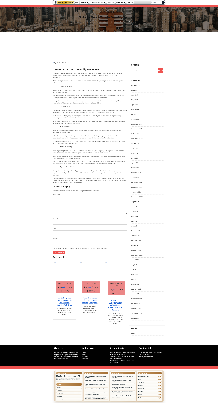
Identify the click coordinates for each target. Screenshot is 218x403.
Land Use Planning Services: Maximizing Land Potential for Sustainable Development (122, 388)
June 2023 (134, 270)
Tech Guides (141, 382)
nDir (63, 287)
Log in (133, 333)
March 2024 (135, 226)
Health (139, 379)
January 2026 (135, 119)
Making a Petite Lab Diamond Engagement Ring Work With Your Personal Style (95, 393)
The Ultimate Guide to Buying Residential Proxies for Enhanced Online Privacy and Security (122, 392)
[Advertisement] (109, 45)
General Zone (119, 2)
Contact (85, 359)
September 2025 (137, 139)
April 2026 (134, 105)
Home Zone (104, 22)
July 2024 (134, 207)
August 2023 (135, 260)
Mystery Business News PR (89, 22)
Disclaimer (59, 396)
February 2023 (136, 289)
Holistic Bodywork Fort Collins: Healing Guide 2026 (95, 385)
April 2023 (134, 279)
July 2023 (134, 265)
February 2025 (136, 173)
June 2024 (134, 211)
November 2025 (136, 129)
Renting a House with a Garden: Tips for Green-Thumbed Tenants (122, 396)
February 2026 (136, 114)
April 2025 (134, 163)
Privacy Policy (60, 393)
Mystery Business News (65, 2)
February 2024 (136, 231)
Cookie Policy (60, 399)
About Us (59, 387)
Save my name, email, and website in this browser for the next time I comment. (80, 248)
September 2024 (137, 197)
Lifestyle (129, 2)
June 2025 (134, 153)
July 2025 (134, 148)
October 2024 (136, 192)
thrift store (93, 110)
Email (55, 229)
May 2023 (134, 275)
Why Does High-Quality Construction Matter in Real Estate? (122, 354)
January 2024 (135, 236)
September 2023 (137, 255)
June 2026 (134, 95)
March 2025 (135, 168)
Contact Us (83, 2)
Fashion (140, 397)
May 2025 (134, 158)
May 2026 (134, 100)
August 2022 (135, 318)
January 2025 (135, 177)
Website (55, 239)
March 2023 (135, 284)
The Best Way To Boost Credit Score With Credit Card (95, 381)
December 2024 (136, 182)
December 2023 (136, 241)
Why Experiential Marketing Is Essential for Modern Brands (94, 389)
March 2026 (135, 110)
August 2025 (135, 144)
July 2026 (134, 90)
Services (85, 357)
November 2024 (136, 187)
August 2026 (135, 85)
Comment (57, 194)
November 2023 (136, 245)
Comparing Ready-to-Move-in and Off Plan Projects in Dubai (121, 381)
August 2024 (135, 202)
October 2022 (136, 308)
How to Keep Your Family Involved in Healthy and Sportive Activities (64, 301)
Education (109, 2)
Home (76, 2)
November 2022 (136, 304)
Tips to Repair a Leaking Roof (118, 384)
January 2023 (135, 294)
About (84, 355)
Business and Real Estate (96, 2)
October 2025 (136, 134)
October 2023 (136, 250)
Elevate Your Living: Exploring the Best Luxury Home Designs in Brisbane (115, 305)
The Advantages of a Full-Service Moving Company (89, 300)
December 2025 (136, 124)
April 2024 (134, 221)
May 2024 (134, 216)
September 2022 (137, 313)
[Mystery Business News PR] (55, 2)
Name (55, 219)
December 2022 (136, 299)
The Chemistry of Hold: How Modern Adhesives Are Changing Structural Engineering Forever (95, 397)
